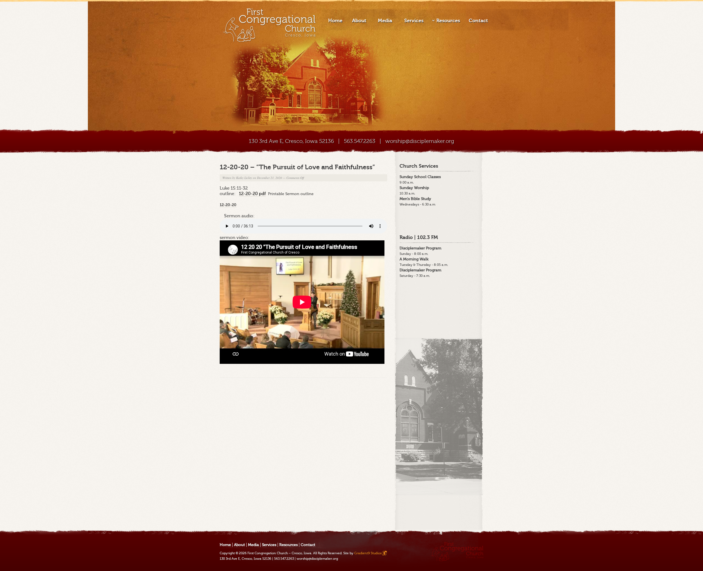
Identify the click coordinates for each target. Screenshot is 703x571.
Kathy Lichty (244, 178)
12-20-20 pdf (252, 193)
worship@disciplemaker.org (419, 141)
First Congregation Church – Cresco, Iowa (279, 553)
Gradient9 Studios (367, 553)
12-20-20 (228, 205)
